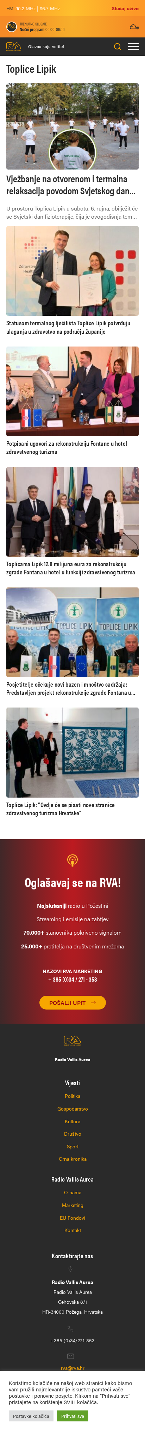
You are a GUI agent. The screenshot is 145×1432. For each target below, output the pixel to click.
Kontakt (72, 1229)
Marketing (72, 1204)
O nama (72, 1192)
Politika (72, 1095)
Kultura (72, 1121)
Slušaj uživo (125, 8)
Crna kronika (73, 1158)
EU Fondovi (72, 1217)
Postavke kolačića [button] (31, 1416)
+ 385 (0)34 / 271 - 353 (72, 979)
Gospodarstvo (72, 1108)
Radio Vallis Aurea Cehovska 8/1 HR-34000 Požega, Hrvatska (72, 1296)
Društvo (72, 1133)
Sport (72, 1146)
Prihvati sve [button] (72, 1416)
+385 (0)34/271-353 (72, 1340)
